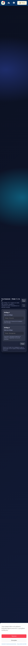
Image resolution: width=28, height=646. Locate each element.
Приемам (14, 636)
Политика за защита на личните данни (9, 643)
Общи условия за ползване (21, 643)
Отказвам (14, 640)
